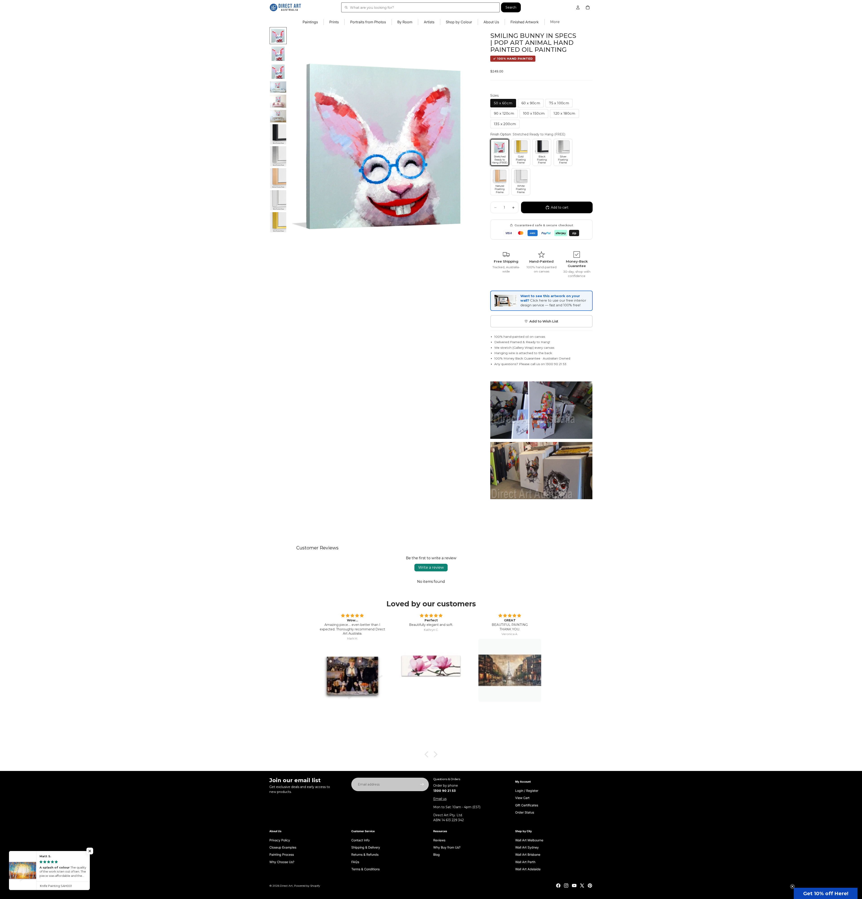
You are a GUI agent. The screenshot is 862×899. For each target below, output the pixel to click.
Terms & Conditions (365, 869)
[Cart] (588, 7)
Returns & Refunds (364, 854)
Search (511, 7)
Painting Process (281, 854)
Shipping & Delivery (365, 847)
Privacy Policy (279, 840)
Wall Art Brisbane (527, 854)
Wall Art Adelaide (528, 869)
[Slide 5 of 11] (278, 101)
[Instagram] (566, 885)
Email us (439, 799)
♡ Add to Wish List (542, 321)
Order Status (524, 812)
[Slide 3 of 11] (278, 71)
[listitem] (555, 22)
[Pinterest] (590, 885)
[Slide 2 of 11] (278, 54)
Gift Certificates (526, 805)
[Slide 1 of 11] (278, 36)
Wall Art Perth (525, 862)
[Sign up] (422, 784)
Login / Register (526, 790)
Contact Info (360, 840)
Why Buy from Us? (446, 847)
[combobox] (420, 7)
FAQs (355, 862)
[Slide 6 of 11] (278, 116)
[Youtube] (574, 885)
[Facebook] (558, 885)
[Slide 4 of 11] (278, 87)
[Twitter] (582, 885)
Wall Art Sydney (527, 847)
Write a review (431, 567)
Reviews (439, 840)
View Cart (522, 798)
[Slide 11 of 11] (278, 222)
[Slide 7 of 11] (278, 134)
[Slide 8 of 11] (278, 156)
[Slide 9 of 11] (278, 178)
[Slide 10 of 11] (278, 200)
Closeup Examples (282, 847)
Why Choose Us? (281, 862)
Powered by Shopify (307, 885)
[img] (352, 615)
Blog (436, 854)
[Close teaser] (792, 886)
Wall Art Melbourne (529, 840)
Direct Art (286, 885)
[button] (826, 893)
